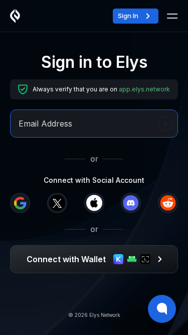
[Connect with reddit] (168, 203)
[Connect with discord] (131, 203)
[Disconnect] (170, 16)
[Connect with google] (20, 203)
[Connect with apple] (94, 203)
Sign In (128, 16)
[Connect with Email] (165, 123)
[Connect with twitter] (57, 203)
